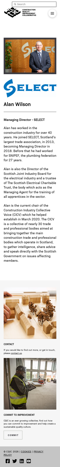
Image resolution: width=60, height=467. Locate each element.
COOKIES (26, 451)
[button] (52, 13)
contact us (16, 352)
